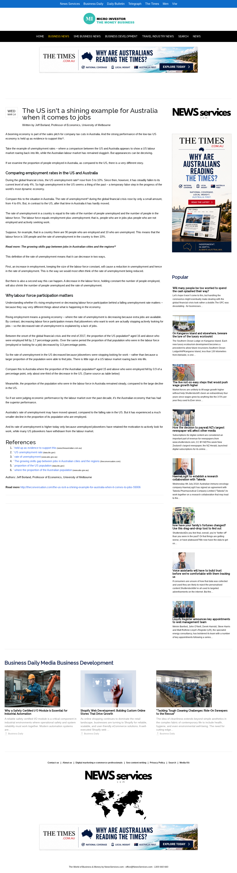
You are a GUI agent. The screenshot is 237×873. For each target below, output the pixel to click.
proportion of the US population (109, 335)
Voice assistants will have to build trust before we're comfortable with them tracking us (201, 573)
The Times (152, 3)
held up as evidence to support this (41, 138)
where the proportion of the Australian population (65, 369)
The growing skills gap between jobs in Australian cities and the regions (67, 246)
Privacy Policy (157, 762)
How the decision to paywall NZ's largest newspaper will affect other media (198, 429)
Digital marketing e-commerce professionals (99, 762)
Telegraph (134, 3)
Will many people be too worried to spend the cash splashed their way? (199, 290)
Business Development (121, 36)
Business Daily (93, 3)
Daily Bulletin (116, 3)
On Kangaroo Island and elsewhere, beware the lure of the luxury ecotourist (200, 335)
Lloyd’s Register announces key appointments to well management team (201, 621)
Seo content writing (136, 762)
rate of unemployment (74, 198)
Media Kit (184, 762)
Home (40, 36)
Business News (58, 36)
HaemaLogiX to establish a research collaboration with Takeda (195, 478)
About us (67, 762)
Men (165, 3)
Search (183, 36)
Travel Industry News (158, 36)
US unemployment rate (63, 180)
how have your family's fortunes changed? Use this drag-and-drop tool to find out (199, 527)
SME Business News (87, 36)
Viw (174, 3)
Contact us (53, 762)
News (197, 36)
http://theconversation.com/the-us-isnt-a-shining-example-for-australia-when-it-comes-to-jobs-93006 (80, 487)
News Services (70, 3)
